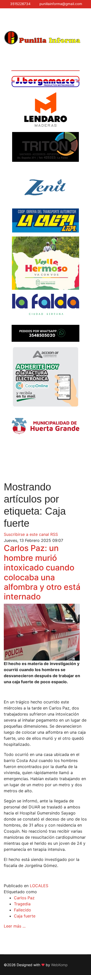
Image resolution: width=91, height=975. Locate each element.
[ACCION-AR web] (45, 377)
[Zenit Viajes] (45, 185)
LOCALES (39, 885)
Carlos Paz (24, 897)
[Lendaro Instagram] (45, 109)
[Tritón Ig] (45, 147)
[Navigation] (6, 19)
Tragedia (22, 903)
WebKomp (59, 965)
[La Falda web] (45, 307)
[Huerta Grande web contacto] (45, 426)
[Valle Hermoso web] (45, 263)
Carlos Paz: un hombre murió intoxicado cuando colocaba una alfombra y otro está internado (42, 572)
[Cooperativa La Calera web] (45, 220)
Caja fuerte (24, 915)
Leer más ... (15, 926)
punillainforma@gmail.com (60, 4)
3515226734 (20, 4)
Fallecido (22, 909)
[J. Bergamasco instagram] (45, 81)
